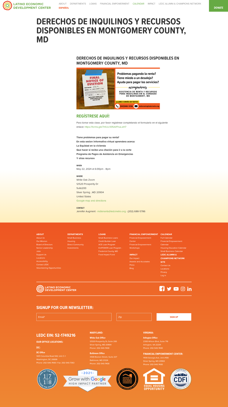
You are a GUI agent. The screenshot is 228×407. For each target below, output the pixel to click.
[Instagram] (183, 289)
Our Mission (41, 241)
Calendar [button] (138, 3)
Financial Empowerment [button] (114, 3)
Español (64, 8)
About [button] (63, 3)
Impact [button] (151, 3)
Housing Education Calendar (173, 247)
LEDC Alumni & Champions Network (180, 3)
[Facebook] (162, 289)
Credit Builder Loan (107, 241)
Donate (218, 8)
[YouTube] (176, 289)
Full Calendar (166, 237)
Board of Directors (44, 244)
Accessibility (42, 261)
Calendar (166, 234)
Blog (132, 268)
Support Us (41, 254)
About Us (40, 237)
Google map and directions (91, 200)
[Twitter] (169, 289)
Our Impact (134, 258)
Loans (102, 234)
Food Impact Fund (106, 254)
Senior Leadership (44, 247)
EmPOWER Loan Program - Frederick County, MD (110, 249)
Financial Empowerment (144, 234)
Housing (71, 241)
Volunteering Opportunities (48, 267)
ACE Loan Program (106, 244)
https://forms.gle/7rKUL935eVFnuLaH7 (105, 127)
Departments (75, 234)
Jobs (38, 251)
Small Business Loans (108, 237)
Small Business (74, 237)
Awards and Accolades (140, 261)
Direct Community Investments (75, 246)
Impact (134, 254)
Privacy (164, 272)
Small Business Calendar (172, 251)
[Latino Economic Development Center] (27, 5)
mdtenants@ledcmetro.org (111, 211)
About (40, 234)
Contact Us (165, 265)
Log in (163, 275)
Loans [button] (93, 3)
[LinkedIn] (189, 289)
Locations (40, 257)
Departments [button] (78, 3)
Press (132, 264)
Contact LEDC (42, 264)
